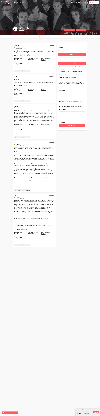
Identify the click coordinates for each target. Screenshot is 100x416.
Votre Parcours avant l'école (64, 96)
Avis (38, 36)
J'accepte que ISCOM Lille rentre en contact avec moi (69, 50)
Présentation (48, 36)
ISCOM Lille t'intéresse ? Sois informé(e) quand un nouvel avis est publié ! (71, 45)
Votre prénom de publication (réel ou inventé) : (68, 77)
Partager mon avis (71, 125)
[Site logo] (6, 2)
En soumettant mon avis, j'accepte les (71, 122)
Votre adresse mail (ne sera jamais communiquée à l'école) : (70, 101)
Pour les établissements (94, 2)
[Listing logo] (15, 29)
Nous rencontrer (60, 36)
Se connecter (85, 2)
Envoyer (71, 54)
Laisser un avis (77, 2)
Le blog (71, 2)
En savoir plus (86, 413)
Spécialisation (62, 90)
